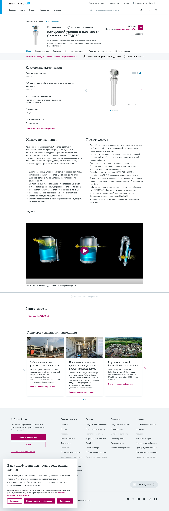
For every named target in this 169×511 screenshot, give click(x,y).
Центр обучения (117, 438)
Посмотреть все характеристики (41, 128)
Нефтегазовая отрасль (95, 434)
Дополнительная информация (42, 386)
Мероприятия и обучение (146, 443)
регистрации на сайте (126, 29)
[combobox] (147, 3)
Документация (114, 3)
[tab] (29, 51)
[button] (28, 437)
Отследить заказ (117, 443)
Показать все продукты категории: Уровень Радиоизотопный (51, 56)
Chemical (89, 443)
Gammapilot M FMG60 (38, 316)
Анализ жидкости (68, 438)
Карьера (139, 434)
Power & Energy (92, 447)
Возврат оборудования (120, 447)
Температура (66, 443)
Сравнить (139, 33)
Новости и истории (143, 438)
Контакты (126, 3)
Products (29, 21)
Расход (64, 429)
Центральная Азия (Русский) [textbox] (145, 3)
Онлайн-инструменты (96, 3)
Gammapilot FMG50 (54, 21)
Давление (65, 447)
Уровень (39, 21)
